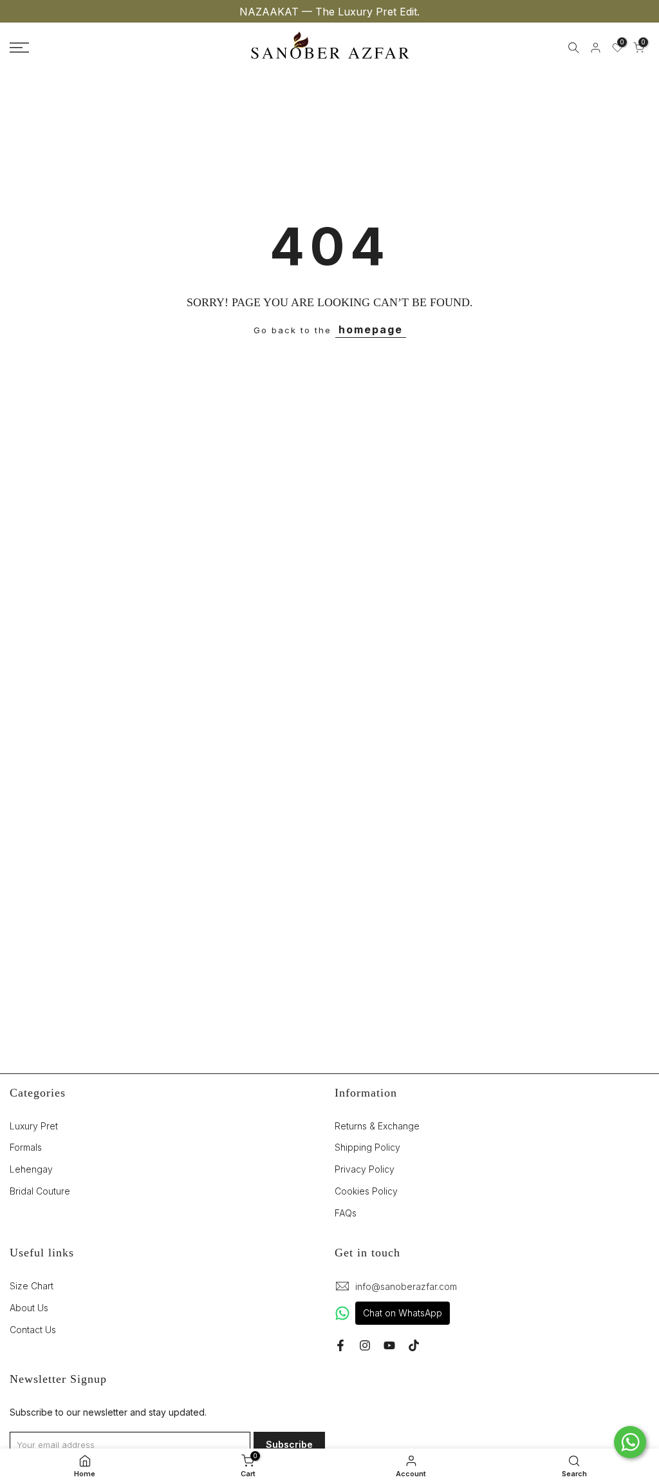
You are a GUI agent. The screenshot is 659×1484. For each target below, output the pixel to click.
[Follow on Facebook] (340, 1345)
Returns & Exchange (377, 1125)
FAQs (346, 1212)
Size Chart (31, 1285)
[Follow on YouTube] (389, 1345)
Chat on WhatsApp (402, 1312)
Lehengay (31, 1169)
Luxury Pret (34, 1125)
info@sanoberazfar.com (406, 1286)
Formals (26, 1147)
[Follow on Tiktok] (414, 1345)
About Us (29, 1307)
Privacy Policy (364, 1169)
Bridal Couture (40, 1191)
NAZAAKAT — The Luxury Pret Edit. (329, 11)
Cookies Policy (366, 1191)
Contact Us (33, 1329)
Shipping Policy (367, 1147)
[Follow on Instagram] (365, 1345)
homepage (371, 329)
